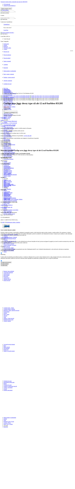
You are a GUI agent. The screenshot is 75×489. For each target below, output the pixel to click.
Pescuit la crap (7, 166)
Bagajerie (6, 67)
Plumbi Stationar (7, 148)
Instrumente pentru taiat (9, 382)
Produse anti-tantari (8, 390)
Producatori (6, 44)
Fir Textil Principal (8, 94)
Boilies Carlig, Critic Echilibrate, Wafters (13, 199)
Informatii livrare (7, 194)
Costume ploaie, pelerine (9, 309)
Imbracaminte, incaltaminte (10, 71)
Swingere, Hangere (8, 101)
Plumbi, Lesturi (7, 176)
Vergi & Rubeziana (8, 156)
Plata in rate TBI (7, 185)
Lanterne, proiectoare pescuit (10, 386)
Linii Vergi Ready (8, 136)
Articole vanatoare (8, 80)
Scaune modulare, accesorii (10, 245)
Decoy (2, 120)
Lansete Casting (7, 162)
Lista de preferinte (8, 181)
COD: (5, 108)
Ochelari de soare (8, 381)
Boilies (5, 208)
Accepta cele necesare (6, 262)
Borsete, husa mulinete (9, 271)
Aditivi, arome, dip (8, 207)
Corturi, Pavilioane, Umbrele (10, 237)
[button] (37, 35)
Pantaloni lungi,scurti (8, 319)
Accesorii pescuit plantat (9, 344)
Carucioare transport (8, 272)
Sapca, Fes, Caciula (8, 424)
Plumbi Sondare (7, 147)
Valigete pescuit (7, 279)
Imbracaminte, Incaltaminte (10, 417)
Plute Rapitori (7, 139)
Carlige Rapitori (7, 189)
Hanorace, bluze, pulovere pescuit (11, 310)
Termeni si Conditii (8, 192)
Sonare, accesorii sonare (9, 351)
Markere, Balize (7, 117)
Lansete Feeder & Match (9, 152)
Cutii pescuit (6, 277)
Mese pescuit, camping (9, 243)
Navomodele (6, 348)
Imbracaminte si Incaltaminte (10, 174)
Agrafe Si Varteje (7, 105)
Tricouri (5, 315)
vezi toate (6, 119)
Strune (5, 177)
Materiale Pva (7, 118)
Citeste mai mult (4, 237)
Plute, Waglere (7, 134)
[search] (15, 18)
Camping (6, 64)
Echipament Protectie (8, 159)
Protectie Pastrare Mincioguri (10, 121)
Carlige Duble (7, 191)
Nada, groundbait (8, 211)
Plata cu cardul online (8, 184)
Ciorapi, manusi (7, 321)
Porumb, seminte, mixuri (9, 213)
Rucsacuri (6, 276)
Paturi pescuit (7, 246)
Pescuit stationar (7, 54)
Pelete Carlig (6, 203)
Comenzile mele (7, 180)
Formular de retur (8, 196)
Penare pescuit (7, 280)
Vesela (5, 251)
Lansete (5, 161)
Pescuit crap (6, 51)
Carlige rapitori (7, 92)
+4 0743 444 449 (27, 135)
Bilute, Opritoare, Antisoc (9, 106)
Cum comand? (7, 183)
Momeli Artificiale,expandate (10, 200)
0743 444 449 (7, 4)
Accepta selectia (4, 263)
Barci (5, 345)
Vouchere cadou (7, 47)
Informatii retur (7, 195)
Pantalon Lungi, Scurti (9, 421)
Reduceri (6, 46)
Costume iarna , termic (9, 307)
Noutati (5, 45)
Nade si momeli (7, 61)
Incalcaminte (6, 311)
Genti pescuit (7, 273)
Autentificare (7, 24)
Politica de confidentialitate (10, 198)
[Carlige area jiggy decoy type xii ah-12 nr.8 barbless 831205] (15, 95)
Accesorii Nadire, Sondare (10, 124)
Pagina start (6, 89)
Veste (5, 317)
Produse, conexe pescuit (9, 77)
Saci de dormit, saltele (9, 247)
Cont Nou (6, 30)
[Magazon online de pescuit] (5, 10)
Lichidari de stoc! (8, 83)
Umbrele (6, 236)
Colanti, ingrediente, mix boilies (11, 210)
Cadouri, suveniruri (8, 387)
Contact (5, 49)
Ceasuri (5, 389)
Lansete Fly (6, 165)
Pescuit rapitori (7, 58)
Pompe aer (6, 349)
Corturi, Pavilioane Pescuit (10, 238)
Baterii (5, 383)
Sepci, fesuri (6, 314)
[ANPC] (3, 222)
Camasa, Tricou (7, 422)
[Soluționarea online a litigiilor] (12, 222)
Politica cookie (7, 199)
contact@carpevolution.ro (9, 5)
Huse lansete (6, 275)
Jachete (5, 313)
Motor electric (7, 347)
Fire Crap (6, 88)
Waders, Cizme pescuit (9, 318)
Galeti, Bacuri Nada (8, 127)
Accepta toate (4, 265)
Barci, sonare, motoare (9, 74)
